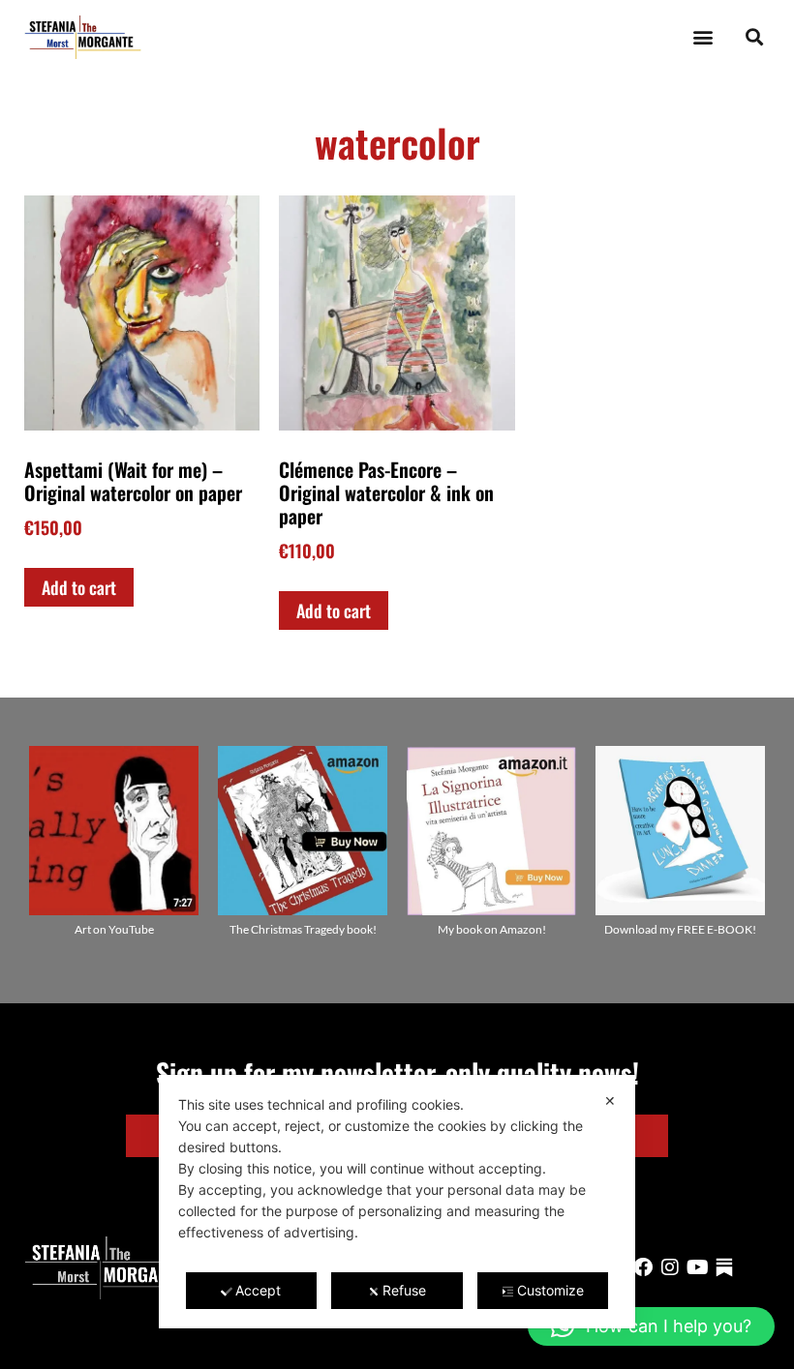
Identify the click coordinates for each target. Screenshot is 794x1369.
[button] (702, 37)
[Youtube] (697, 1267)
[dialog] (397, 1201)
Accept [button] (258, 1290)
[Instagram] (670, 1267)
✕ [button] (610, 1100)
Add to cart (79, 587)
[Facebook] (643, 1267)
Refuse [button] (404, 1290)
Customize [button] (550, 1290)
